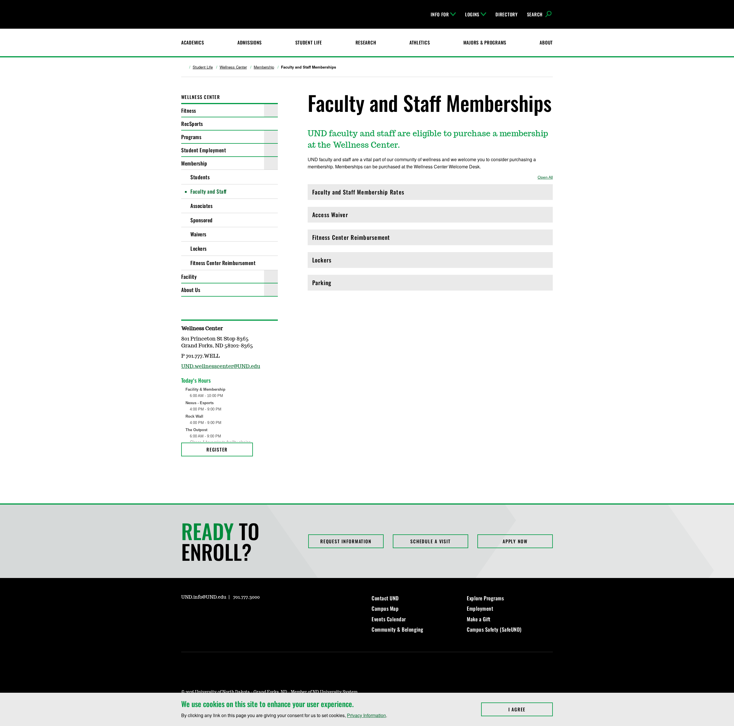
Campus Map (385, 608)
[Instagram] (199, 470)
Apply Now (515, 541)
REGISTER (217, 449)
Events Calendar (389, 619)
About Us (190, 289)
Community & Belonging (397, 629)
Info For (440, 14)
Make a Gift (479, 619)
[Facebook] (185, 470)
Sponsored (201, 220)
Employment (480, 608)
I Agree (530, 709)
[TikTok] (240, 614)
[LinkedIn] (213, 614)
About (546, 42)
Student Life (308, 42)
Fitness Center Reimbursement (222, 262)
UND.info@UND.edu (203, 597)
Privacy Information (366, 715)
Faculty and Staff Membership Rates (358, 193)
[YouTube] (213, 470)
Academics (192, 42)
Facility (189, 276)
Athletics (419, 42)
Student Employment (203, 150)
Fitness (188, 110)
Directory (506, 14)
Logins (472, 14)
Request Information (345, 541)
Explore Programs (485, 598)
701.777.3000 (246, 597)
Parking (336, 284)
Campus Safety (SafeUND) (494, 629)
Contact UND (385, 598)
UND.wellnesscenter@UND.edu (220, 366)
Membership (264, 67)
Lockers (198, 248)
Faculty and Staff (208, 191)
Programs (191, 137)
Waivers (198, 234)
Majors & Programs (484, 42)
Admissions (249, 42)
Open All (545, 177)
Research (366, 42)
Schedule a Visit (430, 541)
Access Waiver (336, 216)
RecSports (192, 123)
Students (200, 177)
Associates (201, 205)
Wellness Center (233, 67)
